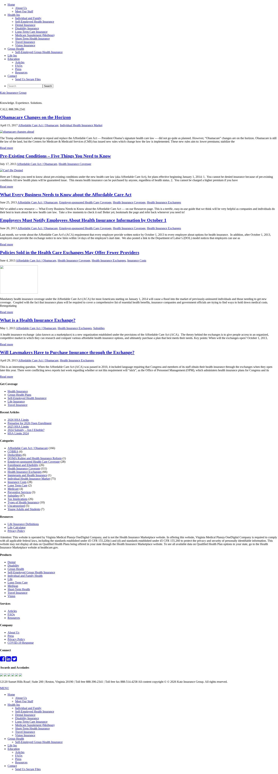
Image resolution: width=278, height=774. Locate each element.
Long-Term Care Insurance (31, 721)
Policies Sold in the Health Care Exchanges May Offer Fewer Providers (69, 252)
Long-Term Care (18, 582)
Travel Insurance (17, 405)
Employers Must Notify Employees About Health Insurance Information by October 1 (83, 220)
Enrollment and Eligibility (23, 465)
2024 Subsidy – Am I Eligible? (26, 430)
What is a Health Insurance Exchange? (37, 320)
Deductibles (15, 454)
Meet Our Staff (24, 701)
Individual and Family (28, 708)
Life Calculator (17, 527)
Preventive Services (19, 492)
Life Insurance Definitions (23, 524)
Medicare (13, 488)
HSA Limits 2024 (18, 433)
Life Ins (12, 745)
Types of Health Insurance (23, 502)
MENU (4, 688)
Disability (13, 565)
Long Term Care (17, 485)
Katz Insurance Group (13, 92)
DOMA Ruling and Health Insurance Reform (35, 458)
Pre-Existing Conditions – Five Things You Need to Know (55, 155)
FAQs (11, 614)
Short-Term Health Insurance (32, 728)
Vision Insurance (25, 735)
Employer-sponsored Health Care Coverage (85, 202)
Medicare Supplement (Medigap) (34, 725)
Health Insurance (18, 391)
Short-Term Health (19, 589)
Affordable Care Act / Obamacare (38, 125)
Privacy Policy (16, 530)
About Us (13, 632)
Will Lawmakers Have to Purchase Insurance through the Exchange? (67, 352)
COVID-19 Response (21, 642)
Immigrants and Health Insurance (27, 475)
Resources (14, 617)
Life (10, 579)
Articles (12, 611)
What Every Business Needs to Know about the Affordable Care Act (65, 194)
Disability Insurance (27, 718)
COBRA (13, 451)
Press (11, 635)
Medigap (13, 586)
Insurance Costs (136, 260)
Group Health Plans (19, 394)
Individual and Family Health (25, 575)
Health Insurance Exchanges (164, 202)
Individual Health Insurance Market (81, 125)
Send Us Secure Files (28, 769)
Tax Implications (17, 499)
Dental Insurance (25, 714)
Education (14, 748)
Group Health (16, 569)
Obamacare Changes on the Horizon (35, 117)
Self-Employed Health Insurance (27, 398)
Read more (6, 148)
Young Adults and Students (24, 509)
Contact (12, 765)
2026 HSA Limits (18, 419)
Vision (11, 596)
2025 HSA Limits (18, 426)
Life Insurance (16, 401)
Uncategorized (16, 505)
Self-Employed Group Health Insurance (31, 572)
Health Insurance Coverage (75, 164)
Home (11, 694)
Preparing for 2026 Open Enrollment (29, 423)
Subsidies (99, 328)
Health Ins (14, 704)
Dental (12, 562)
